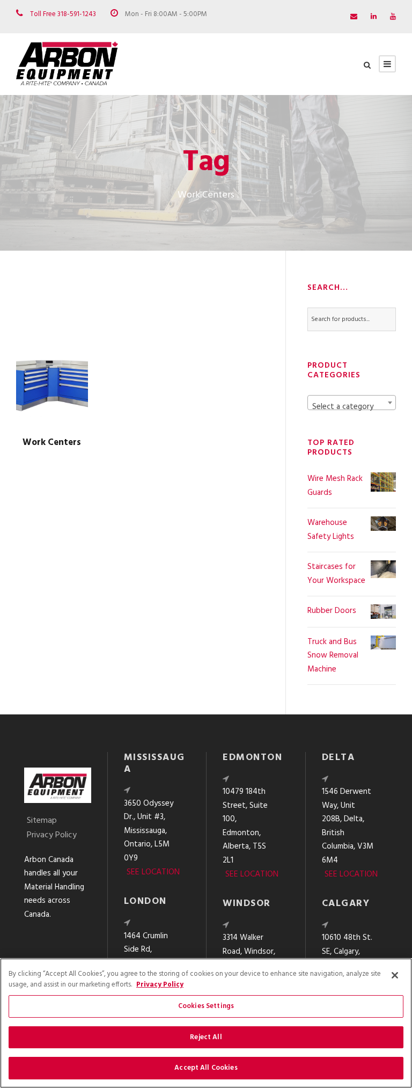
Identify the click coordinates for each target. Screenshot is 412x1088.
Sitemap (42, 821)
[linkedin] (374, 17)
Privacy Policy (52, 835)
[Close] (395, 975)
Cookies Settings (206, 1006)
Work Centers (52, 442)
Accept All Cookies (205, 1068)
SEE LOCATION (153, 872)
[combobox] (351, 402)
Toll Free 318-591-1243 (63, 14)
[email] (353, 17)
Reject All (206, 1037)
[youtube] (393, 17)
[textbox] (351, 407)
